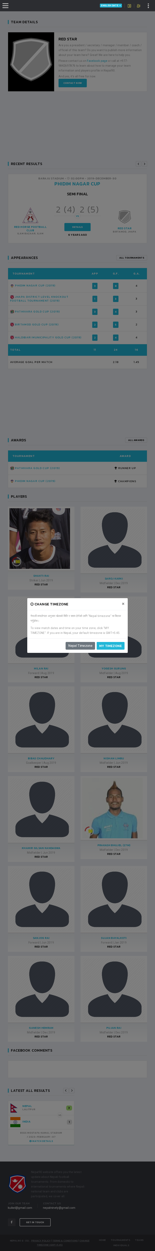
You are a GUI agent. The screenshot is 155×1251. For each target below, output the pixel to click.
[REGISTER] (139, 6)
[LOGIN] (129, 6)
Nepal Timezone (80, 646)
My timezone (110, 645)
